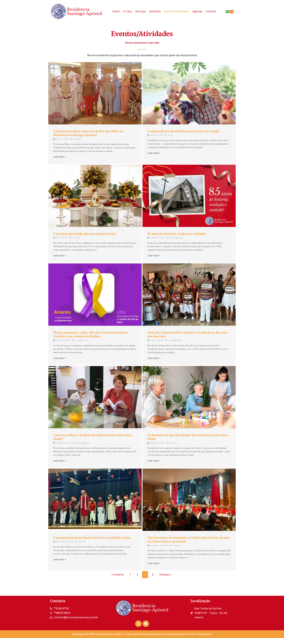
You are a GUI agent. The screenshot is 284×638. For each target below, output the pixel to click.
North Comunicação (199, 634)
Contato (210, 11)
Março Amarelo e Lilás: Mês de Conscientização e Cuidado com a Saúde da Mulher (90, 334)
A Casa (127, 11)
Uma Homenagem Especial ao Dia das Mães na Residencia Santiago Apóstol (88, 133)
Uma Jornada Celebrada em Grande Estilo (84, 234)
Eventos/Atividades (176, 11)
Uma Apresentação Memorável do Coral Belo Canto (91, 538)
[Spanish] (232, 11)
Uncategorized (176, 237)
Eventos (77, 139)
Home (116, 11)
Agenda (197, 11)
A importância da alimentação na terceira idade (183, 131)
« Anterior (117, 574)
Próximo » (165, 574)
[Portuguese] (227, 11)
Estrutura (155, 11)
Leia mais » (59, 156)
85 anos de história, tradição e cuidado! (176, 234)
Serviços (140, 11)
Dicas (170, 135)
